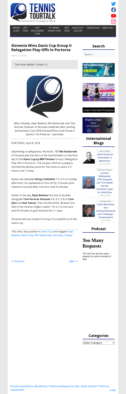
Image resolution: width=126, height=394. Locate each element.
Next (73, 261)
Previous (17, 261)
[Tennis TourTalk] (33, 12)
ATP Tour (25, 29)
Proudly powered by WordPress (28, 386)
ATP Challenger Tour (37, 31)
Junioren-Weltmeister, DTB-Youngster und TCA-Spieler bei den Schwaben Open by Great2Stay (104, 183)
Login (113, 389)
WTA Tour (66, 29)
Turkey (68, 235)
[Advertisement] (85, 12)
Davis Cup (47, 231)
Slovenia (58, 235)
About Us (107, 28)
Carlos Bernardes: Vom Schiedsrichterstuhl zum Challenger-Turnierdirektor (105, 211)
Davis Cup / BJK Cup (78, 29)
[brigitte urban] (89, 131)
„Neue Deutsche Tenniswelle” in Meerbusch (105, 157)
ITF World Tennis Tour (54, 29)
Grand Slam (16, 29)
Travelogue (93, 28)
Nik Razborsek (43, 235)
